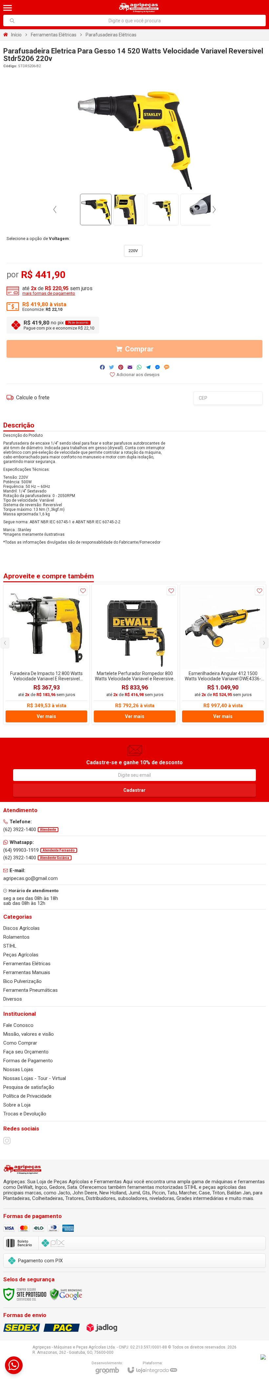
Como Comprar (20, 1043)
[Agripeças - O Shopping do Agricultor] (139, 7)
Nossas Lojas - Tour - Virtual (34, 1078)
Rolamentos (16, 937)
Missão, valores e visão (28, 1034)
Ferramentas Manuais (26, 972)
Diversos (12, 999)
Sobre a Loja (17, 1105)
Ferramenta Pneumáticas (30, 990)
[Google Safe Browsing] (66, 1294)
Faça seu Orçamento (26, 1052)
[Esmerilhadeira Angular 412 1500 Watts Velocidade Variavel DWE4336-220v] (223, 654)
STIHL (9, 946)
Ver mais (46, 716)
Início (16, 34)
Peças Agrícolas (20, 955)
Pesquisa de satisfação (28, 1087)
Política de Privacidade (27, 1096)
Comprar (139, 349)
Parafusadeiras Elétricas (111, 34)
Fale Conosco (18, 1025)
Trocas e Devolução (24, 1114)
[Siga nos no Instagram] (6, 1140)
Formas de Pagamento (28, 1061)
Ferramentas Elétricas (53, 34)
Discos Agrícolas (21, 928)
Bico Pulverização (22, 981)
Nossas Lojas (18, 1069)
